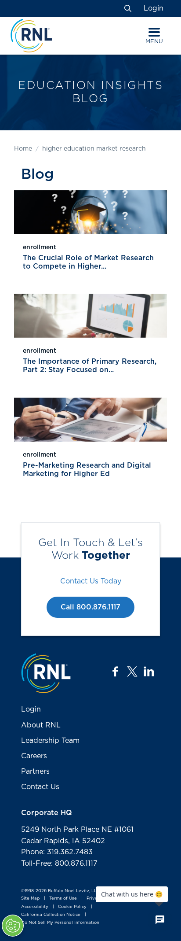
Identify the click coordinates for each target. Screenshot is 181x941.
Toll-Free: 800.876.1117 (59, 863)
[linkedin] (149, 671)
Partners (35, 771)
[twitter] (132, 671)
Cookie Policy (72, 906)
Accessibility (34, 906)
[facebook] (115, 671)
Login (153, 8)
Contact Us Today (90, 581)
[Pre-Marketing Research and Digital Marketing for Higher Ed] (90, 420)
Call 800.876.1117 (90, 607)
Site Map (30, 899)
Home (23, 149)
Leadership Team (50, 740)
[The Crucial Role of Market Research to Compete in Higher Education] (90, 212)
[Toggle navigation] (154, 32)
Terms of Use (63, 899)
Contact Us (40, 786)
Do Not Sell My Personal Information (60, 922)
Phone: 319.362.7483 (57, 852)
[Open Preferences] (13, 926)
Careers (34, 756)
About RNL (41, 725)
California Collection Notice (50, 914)
